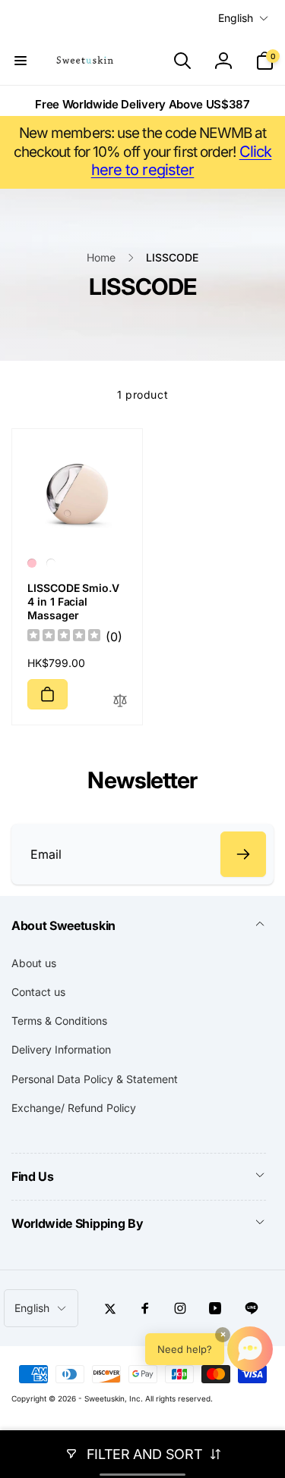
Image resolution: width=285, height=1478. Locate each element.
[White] (50, 563)
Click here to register (181, 161)
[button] (20, 60)
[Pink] (31, 563)
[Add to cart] (47, 694)
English (235, 17)
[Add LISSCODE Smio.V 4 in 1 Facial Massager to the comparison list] (120, 701)
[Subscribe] (243, 854)
